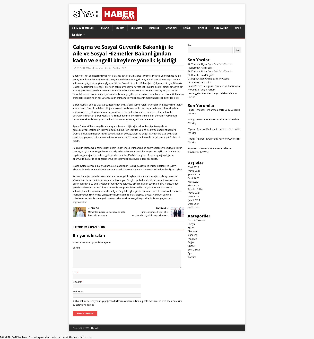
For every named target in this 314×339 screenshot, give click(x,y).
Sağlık (187, 27)
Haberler (95, 328)
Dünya (105, 27)
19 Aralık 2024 (83, 68)
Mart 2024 (193, 196)
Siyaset (202, 27)
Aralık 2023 (194, 207)
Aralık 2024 (194, 181)
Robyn (191, 138)
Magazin (171, 27)
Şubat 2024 (194, 200)
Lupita (191, 109)
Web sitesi (78, 291)
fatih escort (86, 337)
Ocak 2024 (193, 203)
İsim (75, 272)
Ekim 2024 (193, 185)
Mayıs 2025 (194, 170)
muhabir (99, 68)
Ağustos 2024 (195, 189)
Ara (190, 45)
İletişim (77, 34)
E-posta (77, 281)
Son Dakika (221, 27)
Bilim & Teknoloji (83, 27)
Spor (238, 27)
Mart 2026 (193, 167)
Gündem (154, 27)
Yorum (76, 247)
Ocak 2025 (193, 178)
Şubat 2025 (194, 174)
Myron (191, 129)
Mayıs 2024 (194, 192)
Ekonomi (136, 27)
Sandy (191, 119)
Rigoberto (193, 148)
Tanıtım (192, 257)
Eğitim (120, 27)
